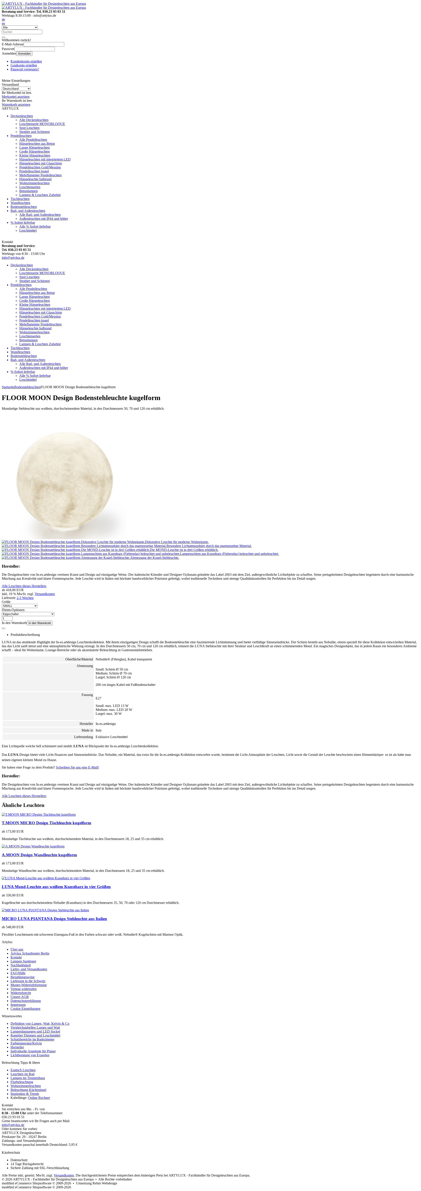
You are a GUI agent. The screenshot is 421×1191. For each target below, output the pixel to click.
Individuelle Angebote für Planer (33, 1051)
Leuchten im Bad (22, 1074)
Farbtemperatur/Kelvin (26, 1043)
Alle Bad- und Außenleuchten (40, 214)
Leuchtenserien (29, 187)
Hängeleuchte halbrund (35, 179)
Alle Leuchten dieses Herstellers (24, 586)
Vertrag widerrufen (24, 989)
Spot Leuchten (29, 128)
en (3, 23)
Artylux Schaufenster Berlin (30, 953)
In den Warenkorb (40, 623)
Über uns (17, 949)
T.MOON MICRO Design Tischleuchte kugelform (46, 823)
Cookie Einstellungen (25, 1008)
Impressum (18, 1005)
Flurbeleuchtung (22, 1082)
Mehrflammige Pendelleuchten (40, 175)
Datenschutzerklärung (26, 1001)
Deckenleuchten (22, 116)
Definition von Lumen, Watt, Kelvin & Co (40, 1023)
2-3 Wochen (25, 598)
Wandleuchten (20, 203)
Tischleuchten (20, 199)
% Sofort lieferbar (23, 222)
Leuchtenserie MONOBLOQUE (42, 124)
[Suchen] (3, 37)
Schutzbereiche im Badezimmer (32, 1039)
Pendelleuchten (21, 136)
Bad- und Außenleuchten (28, 211)
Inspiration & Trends (25, 1094)
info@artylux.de (13, 257)
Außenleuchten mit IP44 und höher (43, 218)
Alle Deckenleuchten (33, 120)
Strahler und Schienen (34, 132)
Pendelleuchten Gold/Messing (40, 167)
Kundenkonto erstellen (26, 61)
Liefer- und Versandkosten (29, 969)
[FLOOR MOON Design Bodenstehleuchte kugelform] (64, 538)
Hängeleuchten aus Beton (37, 143)
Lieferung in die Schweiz (28, 981)
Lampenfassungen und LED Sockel (35, 1031)
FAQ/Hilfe (18, 973)
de (3, 19)
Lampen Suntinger (23, 961)
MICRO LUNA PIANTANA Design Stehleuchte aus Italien (54, 918)
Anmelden (24, 53)
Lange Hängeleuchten (34, 147)
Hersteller (17, 1047)
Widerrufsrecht (21, 993)
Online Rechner (39, 1098)
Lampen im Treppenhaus (28, 1078)
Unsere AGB (20, 997)
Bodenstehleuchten (24, 207)
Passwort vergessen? (25, 69)
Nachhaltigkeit (21, 965)
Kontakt (16, 957)
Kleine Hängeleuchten (34, 155)
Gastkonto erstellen (24, 65)
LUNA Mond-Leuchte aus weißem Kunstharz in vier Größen (56, 886)
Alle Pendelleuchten (33, 139)
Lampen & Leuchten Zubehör (40, 195)
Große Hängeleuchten (34, 151)
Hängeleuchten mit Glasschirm (40, 163)
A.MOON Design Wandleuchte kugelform (39, 855)
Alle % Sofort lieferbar (35, 226)
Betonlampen (28, 191)
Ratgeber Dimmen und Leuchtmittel (35, 1035)
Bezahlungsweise (23, 977)
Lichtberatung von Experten (30, 1055)
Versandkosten (45, 594)
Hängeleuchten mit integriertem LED (45, 159)
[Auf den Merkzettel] (3, 628)
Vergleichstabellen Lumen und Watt (35, 1027)
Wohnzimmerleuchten (34, 183)
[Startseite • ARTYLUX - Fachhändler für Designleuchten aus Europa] (44, 3)
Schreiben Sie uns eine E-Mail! (77, 767)
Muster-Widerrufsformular (29, 985)
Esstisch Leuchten (23, 1070)
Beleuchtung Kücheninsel (28, 1090)
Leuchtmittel (28, 230)
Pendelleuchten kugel (34, 171)
